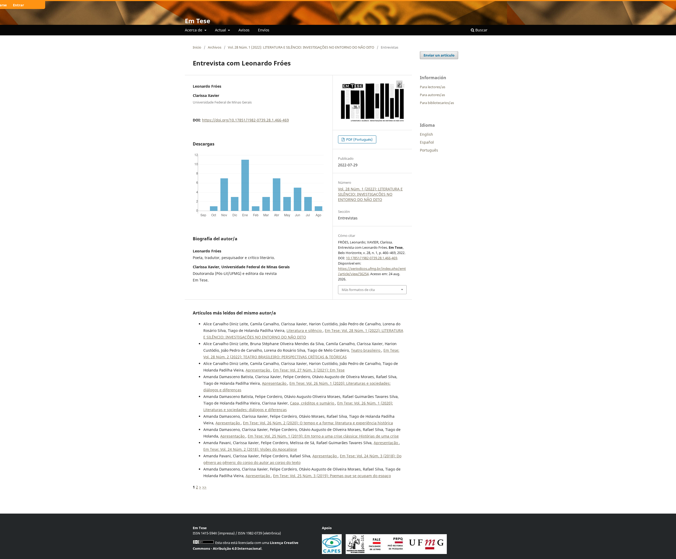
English (426, 134)
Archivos (214, 47)
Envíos (263, 29)
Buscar (480, 29)
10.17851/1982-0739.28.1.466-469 (371, 258)
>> (204, 487)
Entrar (18, 5)
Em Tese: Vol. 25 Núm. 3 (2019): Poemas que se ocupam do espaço (332, 475)
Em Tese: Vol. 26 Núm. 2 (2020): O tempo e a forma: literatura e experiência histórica (318, 422)
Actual (221, 29)
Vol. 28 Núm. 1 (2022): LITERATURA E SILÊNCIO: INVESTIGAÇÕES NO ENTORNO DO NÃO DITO (301, 47)
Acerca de (194, 29)
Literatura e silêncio (305, 330)
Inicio (197, 47)
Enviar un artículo (439, 55)
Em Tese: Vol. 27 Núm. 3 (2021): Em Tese (309, 370)
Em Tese (197, 20)
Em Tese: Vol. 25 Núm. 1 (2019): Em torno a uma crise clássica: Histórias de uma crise (323, 436)
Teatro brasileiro (366, 350)
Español (427, 142)
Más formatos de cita (358, 289)
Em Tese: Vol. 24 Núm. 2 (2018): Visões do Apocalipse (250, 449)
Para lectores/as (432, 86)
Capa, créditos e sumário (312, 403)
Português (429, 150)
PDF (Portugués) (359, 139)
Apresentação (258, 370)
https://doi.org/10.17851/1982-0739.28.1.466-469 (245, 120)
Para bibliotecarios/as (437, 102)
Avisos (244, 29)
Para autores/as (432, 94)
